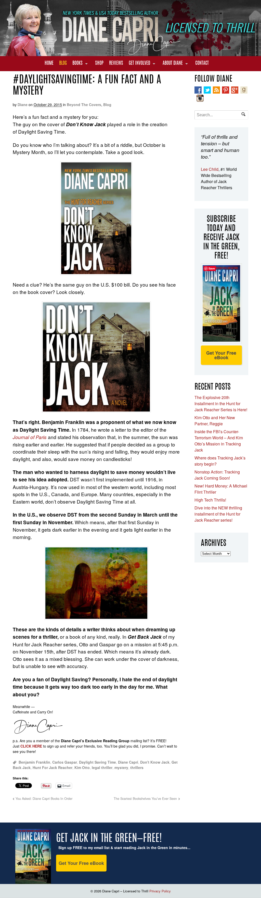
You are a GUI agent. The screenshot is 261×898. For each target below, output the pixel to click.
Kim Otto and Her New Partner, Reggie (214, 421)
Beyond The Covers (84, 104)
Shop (99, 63)
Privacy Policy (160, 891)
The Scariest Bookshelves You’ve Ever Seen (145, 798)
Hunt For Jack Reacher (52, 767)
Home (49, 63)
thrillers (136, 767)
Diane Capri (128, 762)
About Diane (173, 63)
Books (77, 63)
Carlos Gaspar (64, 762)
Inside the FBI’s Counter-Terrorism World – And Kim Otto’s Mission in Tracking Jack (218, 441)
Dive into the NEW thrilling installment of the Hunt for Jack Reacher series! (218, 514)
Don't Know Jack (154, 762)
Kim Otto (82, 767)
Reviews (116, 63)
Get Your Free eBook (221, 355)
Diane (23, 104)
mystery (121, 767)
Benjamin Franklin (34, 762)
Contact (202, 63)
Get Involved (139, 63)
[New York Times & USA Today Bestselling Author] (130, 53)
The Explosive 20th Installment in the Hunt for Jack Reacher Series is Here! (220, 403)
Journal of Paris (30, 437)
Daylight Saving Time (97, 762)
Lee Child (209, 169)
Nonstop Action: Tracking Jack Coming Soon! (217, 475)
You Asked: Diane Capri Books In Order (44, 798)
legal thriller (102, 767)
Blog (63, 63)
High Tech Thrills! (210, 500)
